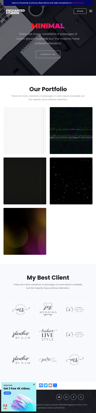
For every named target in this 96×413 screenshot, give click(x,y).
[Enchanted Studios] (14, 11)
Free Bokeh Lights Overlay (24, 239)
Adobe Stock (78, 3)
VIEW (11, 147)
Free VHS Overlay (64, 138)
